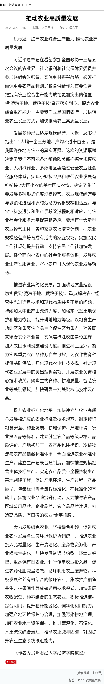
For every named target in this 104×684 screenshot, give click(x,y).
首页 (3, 5)
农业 (81, 680)
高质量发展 (93, 680)
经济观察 (15, 5)
